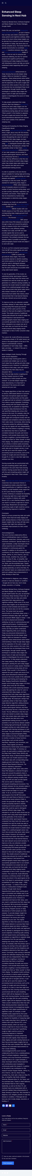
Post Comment (8, 1163)
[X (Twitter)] (5, 1173)
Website (5, 1135)
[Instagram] (7, 1173)
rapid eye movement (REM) (13, 52)
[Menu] (2, 3)
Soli (7, 143)
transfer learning (20, 178)
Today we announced (8, 72)
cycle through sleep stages (18, 130)
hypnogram (24, 104)
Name (5, 1125)
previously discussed (19, 372)
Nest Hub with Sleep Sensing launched (18, 480)
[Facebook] (2, 1173)
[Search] (5, 3)
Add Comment (7, 1141)
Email (5, 1130)
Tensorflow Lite (24, 157)
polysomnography (7, 185)
